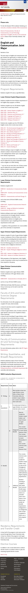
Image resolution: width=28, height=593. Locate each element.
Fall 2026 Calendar (5, 14)
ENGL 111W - (12, 110)
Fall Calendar (5, 7)
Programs (3, 560)
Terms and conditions (6, 587)
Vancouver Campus (19, 579)
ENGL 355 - (10, 248)
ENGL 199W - (10, 120)
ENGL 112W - (9, 112)
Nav (25, 10)
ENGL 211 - (10, 135)
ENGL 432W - (13, 255)
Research (3, 564)
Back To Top (4, 554)
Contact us (17, 574)
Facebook (3, 576)
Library (16, 560)
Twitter (2, 578)
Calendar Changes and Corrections (9, 585)
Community (4, 566)
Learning (3, 562)
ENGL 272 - (9, 147)
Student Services (5, 6)
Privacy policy (4, 588)
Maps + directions (19, 558)
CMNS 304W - (14, 278)
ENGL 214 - (13, 139)
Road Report (17, 564)
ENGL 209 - (10, 132)
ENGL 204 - (12, 130)
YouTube (3, 579)
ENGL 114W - (11, 116)
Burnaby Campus (18, 576)
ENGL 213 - (10, 137)
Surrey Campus (18, 578)
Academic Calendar (19, 562)
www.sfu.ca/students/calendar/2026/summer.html (14, 28)
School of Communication (7, 31)
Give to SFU (17, 566)
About (2, 568)
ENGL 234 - (10, 145)
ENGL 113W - (12, 114)
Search (25, 1)
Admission (3, 558)
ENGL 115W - (11, 118)
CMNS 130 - (13, 196)
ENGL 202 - (13, 128)
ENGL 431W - (14, 253)
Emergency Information (17, 569)
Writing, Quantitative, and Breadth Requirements (13, 368)
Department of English (6, 34)
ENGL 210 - (12, 133)
